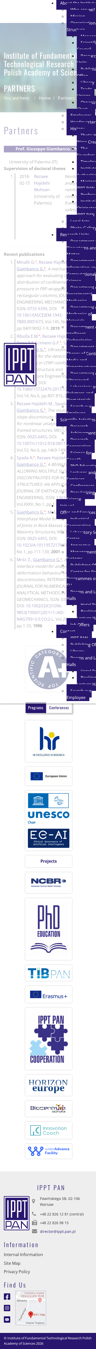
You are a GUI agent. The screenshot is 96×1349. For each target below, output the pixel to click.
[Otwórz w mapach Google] (30, 1307)
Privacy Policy (17, 1271)
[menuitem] (85, 92)
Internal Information (23, 1254)
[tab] (35, 707)
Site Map (12, 1263)
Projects (48, 861)
